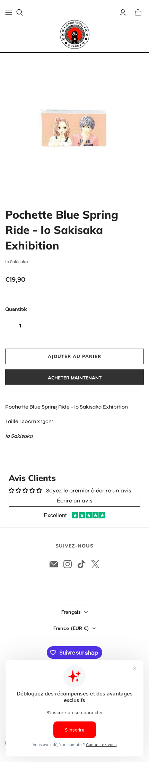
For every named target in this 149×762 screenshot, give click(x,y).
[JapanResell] (74, 34)
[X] (95, 564)
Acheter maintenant (75, 377)
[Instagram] (67, 564)
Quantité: (16, 309)
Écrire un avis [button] (75, 500)
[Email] (54, 564)
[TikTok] (81, 564)
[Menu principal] (8, 12)
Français (71, 612)
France (71, 628)
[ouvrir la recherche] (19, 12)
